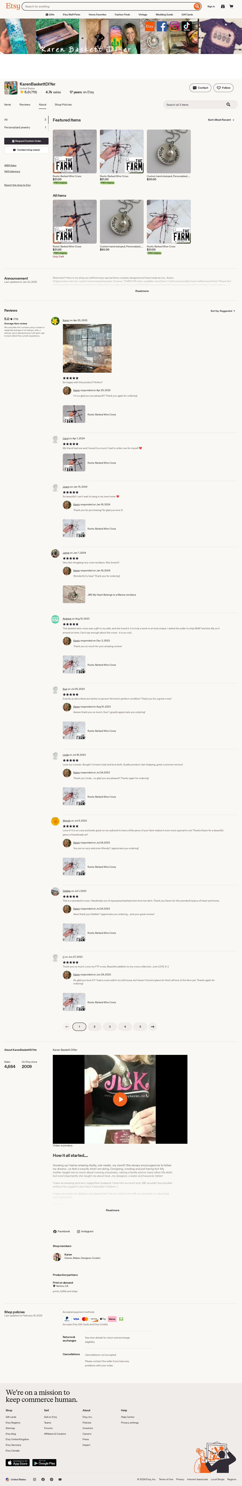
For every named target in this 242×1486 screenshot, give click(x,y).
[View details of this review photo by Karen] (87, 348)
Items (7, 104)
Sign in (211, 6)
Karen (66, 320)
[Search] (197, 6)
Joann (66, 486)
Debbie (67, 891)
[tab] (26, 120)
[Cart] (231, 6)
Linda (66, 754)
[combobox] (107, 6)
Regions (231, 1479)
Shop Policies (63, 104)
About (42, 104)
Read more (142, 291)
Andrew (67, 618)
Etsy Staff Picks (71, 14)
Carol (66, 438)
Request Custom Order (28, 141)
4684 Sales (10, 165)
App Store (18, 1462)
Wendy (67, 820)
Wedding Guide (164, 14)
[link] (67, 1026)
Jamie (66, 552)
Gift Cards (187, 14)
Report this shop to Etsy (17, 185)
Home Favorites (97, 14)
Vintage (143, 14)
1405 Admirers (12, 171)
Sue (65, 688)
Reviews (24, 104)
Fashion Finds (122, 14)
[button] (200, 88)
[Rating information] (22, 92)
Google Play (44, 1462)
